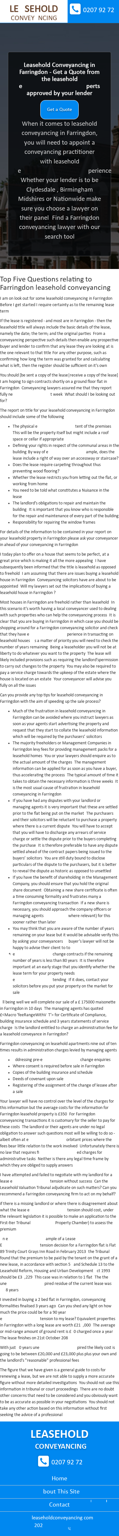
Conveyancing (34, 13)
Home (59, 1479)
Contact (59, 1505)
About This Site (59, 1492)
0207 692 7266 (98, 10)
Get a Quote (59, 109)
